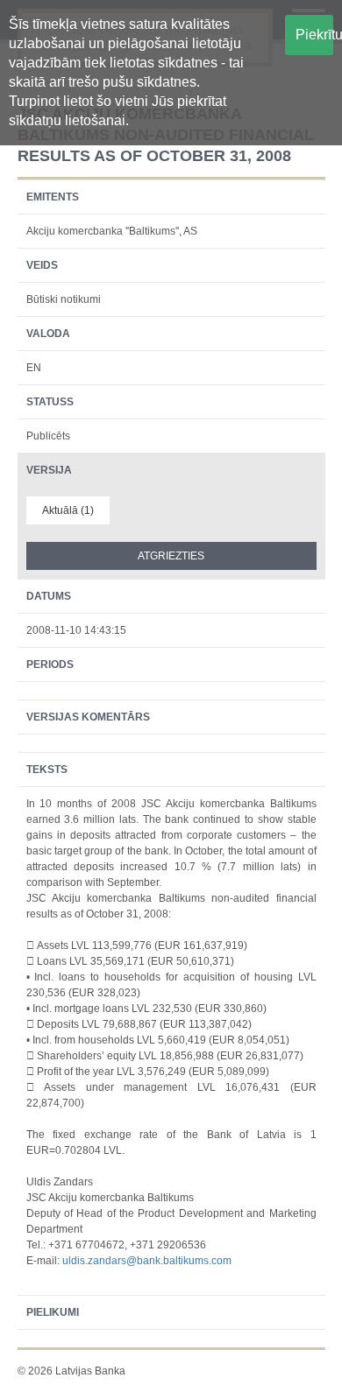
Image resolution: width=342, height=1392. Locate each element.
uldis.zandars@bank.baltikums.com (147, 1261)
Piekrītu (315, 34)
